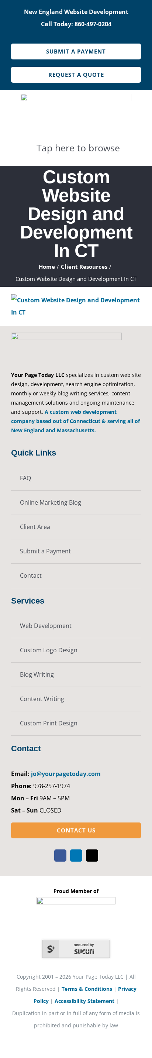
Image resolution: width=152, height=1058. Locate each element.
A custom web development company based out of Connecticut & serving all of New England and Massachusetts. (75, 421)
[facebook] (60, 855)
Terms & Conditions (87, 988)
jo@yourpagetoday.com (66, 774)
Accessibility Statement (84, 1000)
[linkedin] (76, 855)
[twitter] (92, 855)
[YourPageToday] (76, 97)
